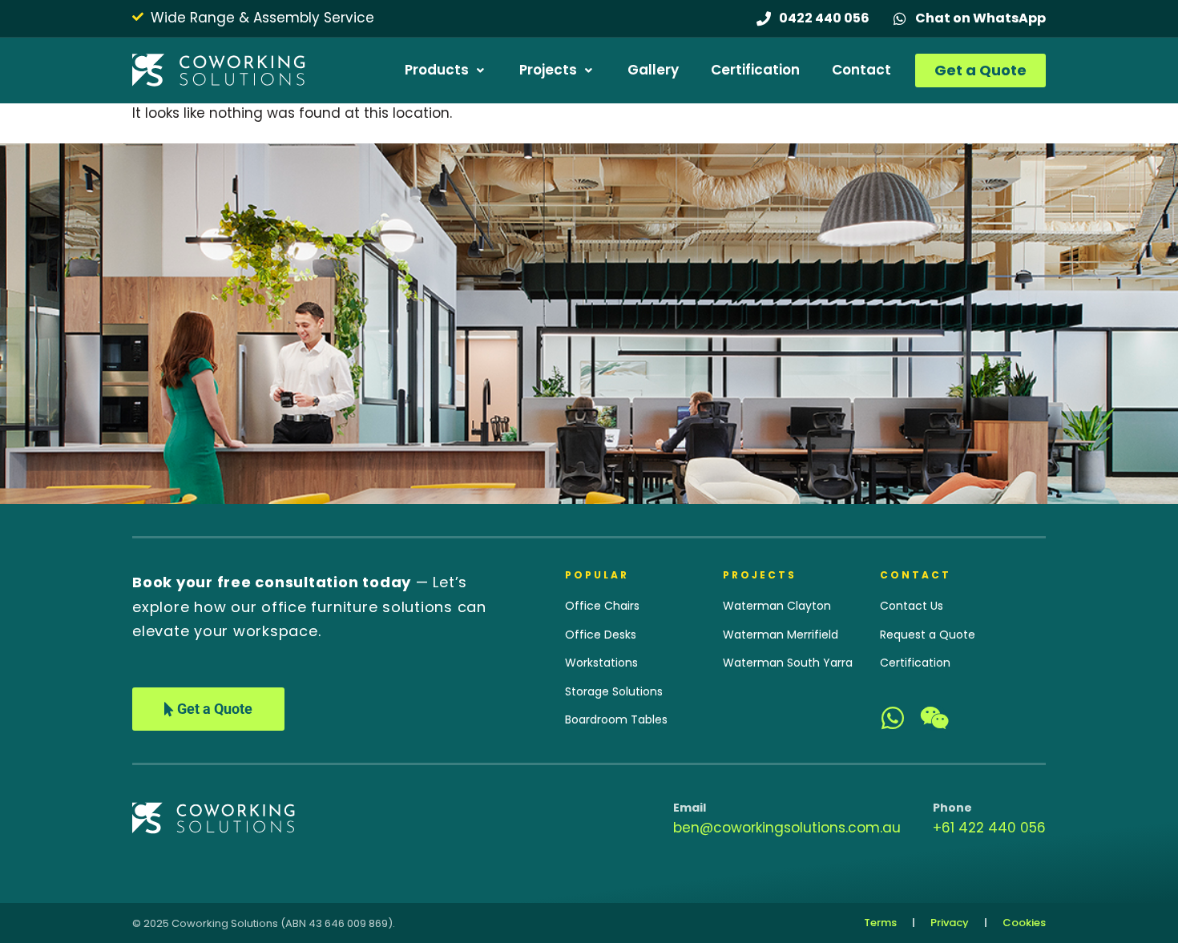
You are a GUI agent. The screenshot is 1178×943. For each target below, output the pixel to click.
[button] (446, 70)
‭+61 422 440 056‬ (989, 827)
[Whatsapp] (893, 718)
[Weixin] (934, 718)
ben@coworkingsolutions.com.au (787, 827)
